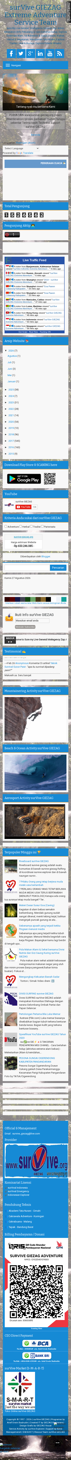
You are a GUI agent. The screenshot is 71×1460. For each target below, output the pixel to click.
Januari (12, 381)
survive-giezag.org (23, 537)
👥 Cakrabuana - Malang (18, 1221)
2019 (11, 428)
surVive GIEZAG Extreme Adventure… (31, 269)
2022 (11, 408)
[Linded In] (40, 54)
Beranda (35, 134)
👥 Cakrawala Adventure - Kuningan (24, 1216)
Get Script (23, 332)
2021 (11, 415)
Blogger (45, 556)
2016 (11, 447)
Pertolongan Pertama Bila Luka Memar (39, 1014)
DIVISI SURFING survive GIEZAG (36, 993)
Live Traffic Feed (34, 260)
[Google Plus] (30, 54)
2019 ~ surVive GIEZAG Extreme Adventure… (32, 281)
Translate (28, 153)
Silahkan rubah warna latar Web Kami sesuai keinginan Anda (35, 603)
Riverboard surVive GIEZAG (34, 861)
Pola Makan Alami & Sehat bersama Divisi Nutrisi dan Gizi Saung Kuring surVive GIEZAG (41, 953)
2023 (11, 402)
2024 (11, 396)
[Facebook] (11, 54)
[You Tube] (50, 54)
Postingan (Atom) (25, 142)
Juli (10, 362)
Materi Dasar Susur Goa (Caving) (37, 905)
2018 (11, 434)
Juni (10, 368)
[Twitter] (21, 54)
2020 (11, 421)
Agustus (12, 356)
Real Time (33, 332)
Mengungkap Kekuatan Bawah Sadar (39, 976)
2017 (11, 440)
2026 (11, 350)
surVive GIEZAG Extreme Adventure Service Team (35, 15)
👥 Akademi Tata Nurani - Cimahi (23, 1210)
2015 (11, 453)
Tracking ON (45, 332)
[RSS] (59, 54)
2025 (11, 389)
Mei (10, 375)
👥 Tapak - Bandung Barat (19, 1227)
